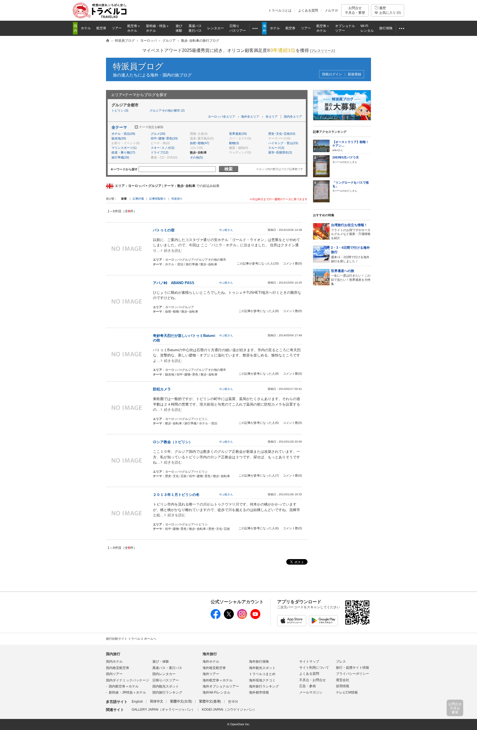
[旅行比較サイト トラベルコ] (107, 41)
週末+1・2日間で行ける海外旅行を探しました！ (350, 254)
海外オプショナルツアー (221, 686)
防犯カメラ (162, 389)
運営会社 (342, 680)
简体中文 (156, 701)
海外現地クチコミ (262, 680)
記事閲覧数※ (157, 198)
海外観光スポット (262, 668)
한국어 (233, 701)
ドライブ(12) (159, 152)
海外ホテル (211, 661)
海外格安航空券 (214, 668)
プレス (341, 661)
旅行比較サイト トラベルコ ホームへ (131, 638)
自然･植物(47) (199, 143)
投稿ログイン (332, 74)
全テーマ (119, 127)
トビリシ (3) (120, 110)
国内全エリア (293, 116)
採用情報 (342, 686)
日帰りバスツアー (165, 680)
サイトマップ (309, 661)
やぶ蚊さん (226, 229)
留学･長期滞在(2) (280, 152)
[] (322, 51)
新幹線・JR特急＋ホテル (127, 692)
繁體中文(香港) (210, 701)
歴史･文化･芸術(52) (281, 133)
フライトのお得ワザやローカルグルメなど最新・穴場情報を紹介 (350, 231)
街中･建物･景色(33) (164, 138)
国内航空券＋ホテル (124, 686)
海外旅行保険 (259, 661)
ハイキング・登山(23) (283, 143)
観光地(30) (119, 138)
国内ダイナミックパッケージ (127, 680)
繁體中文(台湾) (181, 701)
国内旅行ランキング (167, 692)
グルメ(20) (158, 133)
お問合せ (355, 10)
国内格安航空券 (117, 668)
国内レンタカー (164, 674)
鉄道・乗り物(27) (123, 152)
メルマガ (331, 10)
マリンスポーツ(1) (124, 147)
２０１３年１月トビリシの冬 (176, 495)
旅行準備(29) (120, 157)
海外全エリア (250, 116)
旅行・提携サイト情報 (352, 668)
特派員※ (176, 198)
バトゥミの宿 (163, 230)
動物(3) (234, 143)
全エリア (272, 116)
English (137, 701)
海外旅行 (210, 654)
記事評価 (138, 198)
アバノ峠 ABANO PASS (173, 283)
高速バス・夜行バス (167, 668)
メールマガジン (310, 692)
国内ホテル (114, 661)
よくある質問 (308, 10)
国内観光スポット (165, 686)
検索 (228, 168)
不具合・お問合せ (312, 680)
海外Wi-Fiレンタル (216, 692)
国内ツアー (114, 674)
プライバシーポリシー (352, 674)
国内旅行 (113, 654)
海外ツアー (211, 674)
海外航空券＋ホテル (217, 680)
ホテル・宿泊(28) (123, 133)
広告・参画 (307, 686)
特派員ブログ (138, 66)
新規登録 (354, 74)
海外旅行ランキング (264, 686)
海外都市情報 (259, 692)
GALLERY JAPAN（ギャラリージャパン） (163, 710)
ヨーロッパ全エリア (221, 116)
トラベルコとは (280, 10)
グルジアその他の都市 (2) (167, 110)
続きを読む (173, 250)
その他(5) (196, 157)
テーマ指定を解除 (151, 127)
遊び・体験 (160, 661)
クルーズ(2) (276, 147)
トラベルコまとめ (262, 674)
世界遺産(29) (238, 133)
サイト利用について (314, 668)
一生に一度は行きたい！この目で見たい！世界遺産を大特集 (350, 277)
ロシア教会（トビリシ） (172, 442)
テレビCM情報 (347, 692)
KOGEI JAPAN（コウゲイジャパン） (229, 710)
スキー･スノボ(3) (162, 147)
